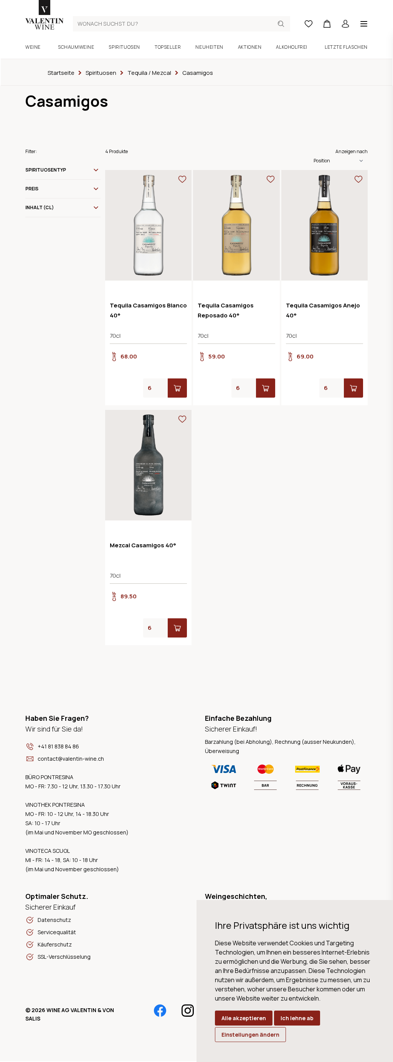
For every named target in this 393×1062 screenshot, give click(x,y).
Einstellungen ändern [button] (250, 1034)
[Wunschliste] (308, 23)
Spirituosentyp (45, 170)
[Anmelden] (345, 23)
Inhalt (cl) (39, 207)
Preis (31, 188)
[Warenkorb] (327, 23)
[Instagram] (187, 1010)
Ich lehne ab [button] (297, 1018)
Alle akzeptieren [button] (243, 1018)
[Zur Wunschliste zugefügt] (182, 179)
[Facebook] (160, 1010)
